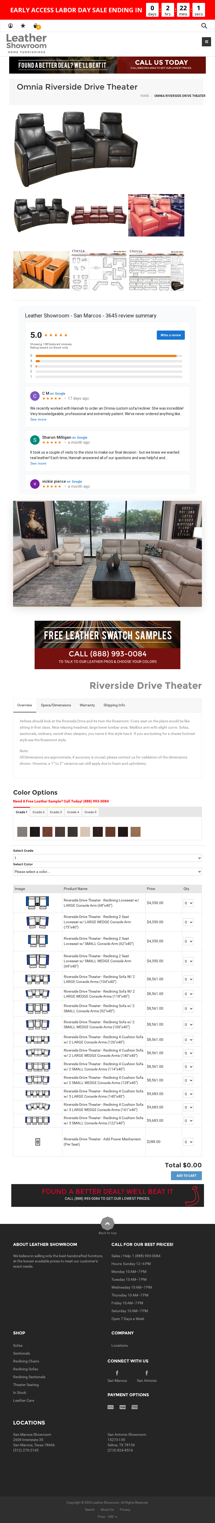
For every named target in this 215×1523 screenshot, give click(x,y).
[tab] (24, 705)
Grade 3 (56, 812)
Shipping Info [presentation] (114, 705)
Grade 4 (73, 812)
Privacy (125, 1509)
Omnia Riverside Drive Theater (77, 87)
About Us (107, 1509)
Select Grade (23, 851)
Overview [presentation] (24, 705)
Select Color (23, 864)
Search (90, 1509)
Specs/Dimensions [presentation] (56, 705)
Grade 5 (90, 812)
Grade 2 (39, 812)
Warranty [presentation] (87, 705)
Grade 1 (21, 812)
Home (144, 96)
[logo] (36, 44)
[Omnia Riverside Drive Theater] (107, 149)
